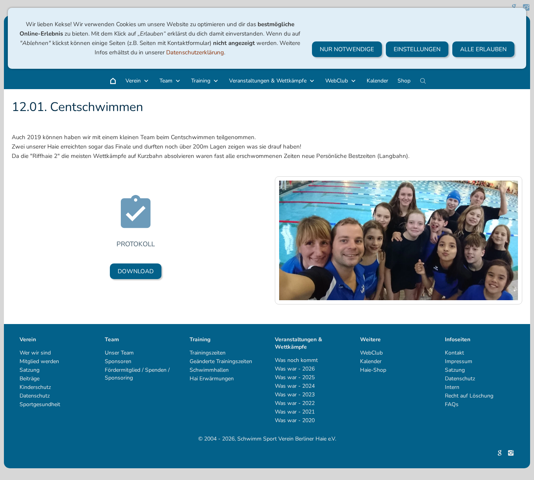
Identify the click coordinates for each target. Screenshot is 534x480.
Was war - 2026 (295, 369)
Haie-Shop (373, 370)
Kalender (371, 361)
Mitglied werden (39, 361)
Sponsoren (118, 361)
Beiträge (29, 378)
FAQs (452, 404)
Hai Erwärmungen (212, 378)
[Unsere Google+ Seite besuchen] (500, 453)
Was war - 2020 (295, 420)
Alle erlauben (483, 49)
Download (136, 271)
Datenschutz (35, 395)
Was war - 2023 (295, 394)
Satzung (29, 370)
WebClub (371, 352)
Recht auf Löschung (469, 395)
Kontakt (454, 352)
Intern (452, 387)
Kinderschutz (35, 387)
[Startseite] (113, 80)
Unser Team (119, 352)
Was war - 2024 (295, 386)
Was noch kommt (296, 360)
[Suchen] (423, 80)
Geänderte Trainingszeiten (221, 361)
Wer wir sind (35, 352)
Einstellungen (417, 49)
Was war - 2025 (295, 377)
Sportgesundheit (40, 404)
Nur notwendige (347, 49)
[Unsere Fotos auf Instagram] (526, 8)
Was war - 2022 (295, 403)
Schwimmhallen (209, 370)
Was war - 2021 (295, 412)
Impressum (458, 361)
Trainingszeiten (208, 352)
